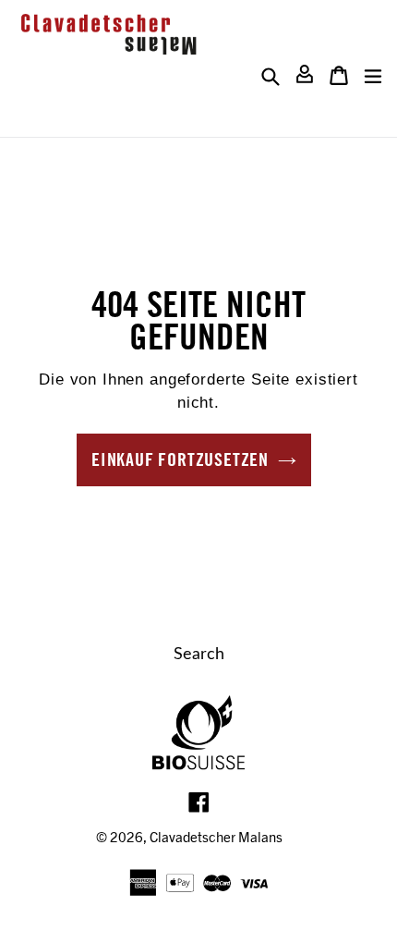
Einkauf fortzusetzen (180, 459)
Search (199, 654)
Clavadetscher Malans (216, 836)
